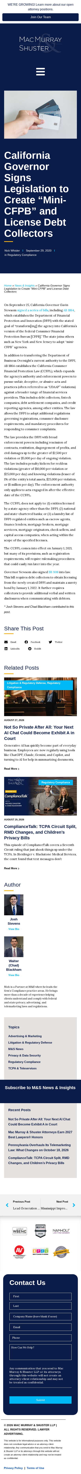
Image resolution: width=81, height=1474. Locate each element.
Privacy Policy (13, 1468)
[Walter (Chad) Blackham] (13, 946)
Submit (40, 1400)
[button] (10, 642)
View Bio (13, 929)
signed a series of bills (32, 310)
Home (8, 285)
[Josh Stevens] (13, 904)
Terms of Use (35, 1468)
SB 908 (53, 572)
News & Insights (25, 285)
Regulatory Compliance (22, 254)
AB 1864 (69, 310)
